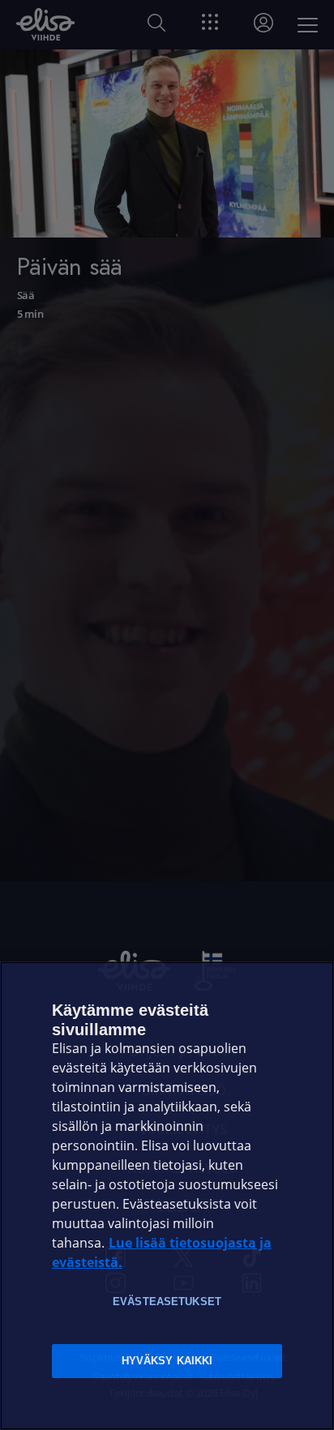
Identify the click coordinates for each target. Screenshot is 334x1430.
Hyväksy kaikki (167, 1361)
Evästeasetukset (167, 1301)
